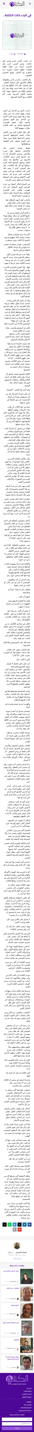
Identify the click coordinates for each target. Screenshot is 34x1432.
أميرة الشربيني (21, 1252)
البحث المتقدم (26, 1394)
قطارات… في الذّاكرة (13, 1288)
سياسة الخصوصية (25, 1411)
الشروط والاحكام (26, 1408)
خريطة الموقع (26, 1397)
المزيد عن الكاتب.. (17, 1258)
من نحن (29, 1388)
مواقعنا (28, 1402)
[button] (29, 1225)
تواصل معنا (27, 1405)
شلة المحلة (15, 1305)
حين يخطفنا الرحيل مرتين (11, 1323)
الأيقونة (16, 1340)
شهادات (11, 54)
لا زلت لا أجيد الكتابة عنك (11, 1271)
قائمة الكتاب (27, 1391)
